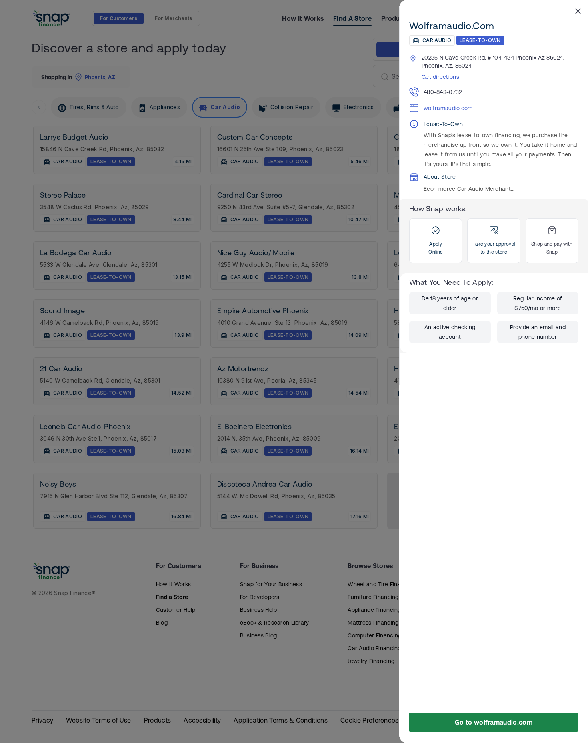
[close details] (578, 10)
